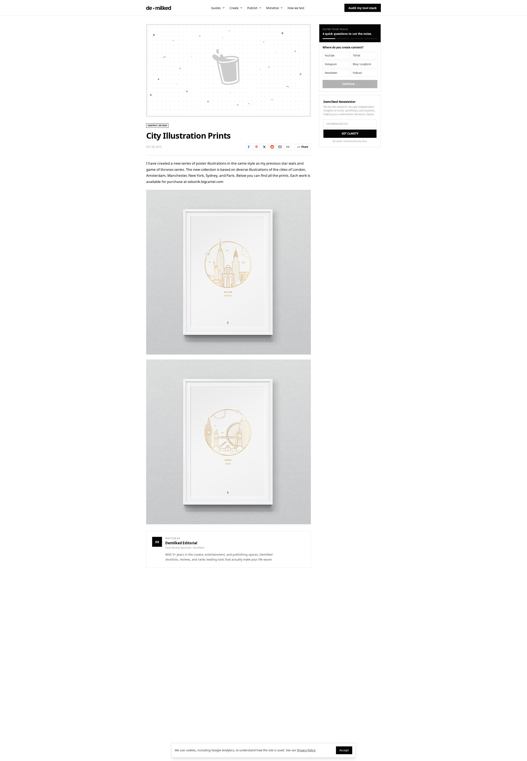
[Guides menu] (223, 8)
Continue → (350, 84)
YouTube (330, 55)
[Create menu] (241, 8)
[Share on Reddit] (272, 147)
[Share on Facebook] (248, 147)
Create (234, 8)
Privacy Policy (306, 750)
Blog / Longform (362, 64)
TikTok (356, 55)
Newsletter (331, 73)
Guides (216, 8)
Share (304, 147)
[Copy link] (287, 147)
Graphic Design (157, 125)
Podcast (357, 73)
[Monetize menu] (281, 8)
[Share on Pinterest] (256, 147)
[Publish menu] (260, 8)
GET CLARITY (350, 133)
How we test (296, 8)
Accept (344, 750)
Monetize (272, 8)
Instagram (331, 64)
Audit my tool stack (363, 8)
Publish (252, 8)
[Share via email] (280, 147)
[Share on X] (264, 147)
